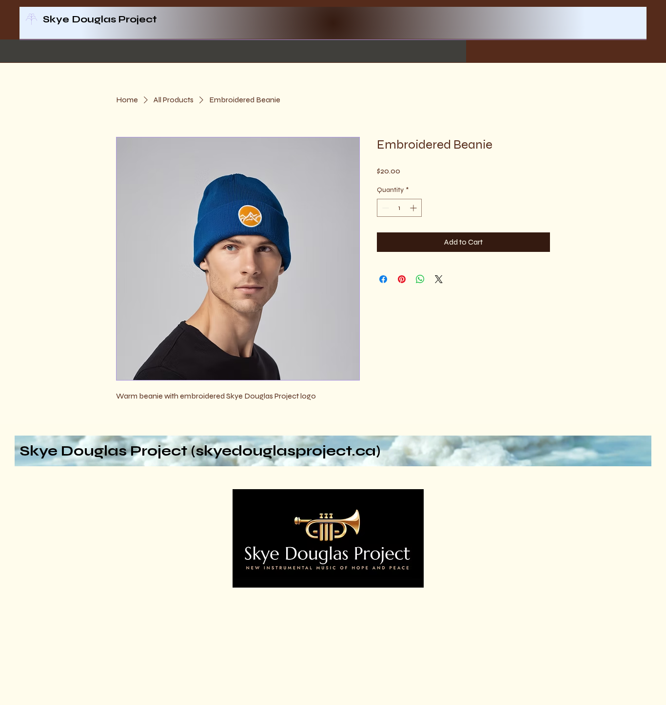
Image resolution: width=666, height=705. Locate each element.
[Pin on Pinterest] (402, 279)
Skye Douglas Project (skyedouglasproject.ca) (200, 450)
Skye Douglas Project (100, 19)
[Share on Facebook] (383, 279)
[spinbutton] (399, 207)
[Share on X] (439, 279)
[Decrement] (384, 207)
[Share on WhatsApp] (420, 279)
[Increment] (414, 207)
